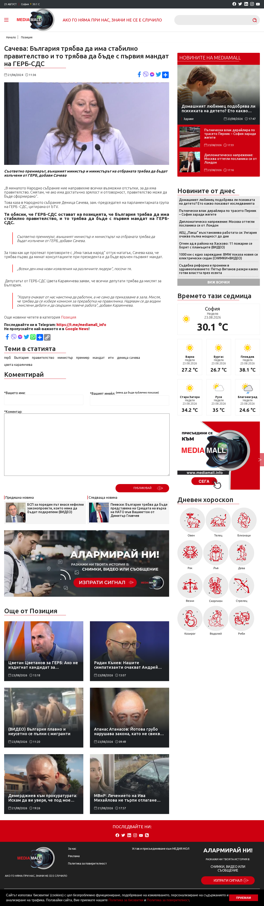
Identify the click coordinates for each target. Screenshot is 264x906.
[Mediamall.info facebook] (234, 4)
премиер (82, 357)
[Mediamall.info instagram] (252, 4)
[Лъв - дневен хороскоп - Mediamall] (216, 556)
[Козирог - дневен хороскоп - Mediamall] (190, 622)
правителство (43, 357)
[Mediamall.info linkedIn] (246, 4)
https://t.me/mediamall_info (81, 324)
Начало (11, 37)
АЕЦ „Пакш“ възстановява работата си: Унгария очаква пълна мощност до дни (218, 234)
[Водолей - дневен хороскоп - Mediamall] (216, 622)
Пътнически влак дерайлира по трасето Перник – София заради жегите (230, 133)
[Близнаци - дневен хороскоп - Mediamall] (244, 524)
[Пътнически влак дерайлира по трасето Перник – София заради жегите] (189, 137)
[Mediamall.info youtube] (258, 4)
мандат (99, 357)
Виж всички (218, 282)
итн (111, 357)
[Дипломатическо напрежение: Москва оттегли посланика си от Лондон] (189, 162)
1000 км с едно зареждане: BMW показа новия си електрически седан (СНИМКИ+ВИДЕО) (218, 256)
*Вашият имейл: (102, 393)
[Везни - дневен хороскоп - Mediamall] (190, 589)
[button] (191, 900)
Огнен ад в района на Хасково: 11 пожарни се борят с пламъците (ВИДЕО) (215, 245)
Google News (76, 329)
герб (7, 357)
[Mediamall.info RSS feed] (147, 835)
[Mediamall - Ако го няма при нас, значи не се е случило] (35, 20)
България (21, 357)
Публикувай (142, 488)
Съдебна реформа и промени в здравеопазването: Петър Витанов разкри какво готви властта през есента (218, 269)
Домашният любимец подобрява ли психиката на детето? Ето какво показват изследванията (217, 201)
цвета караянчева (18, 364)
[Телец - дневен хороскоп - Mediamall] (218, 524)
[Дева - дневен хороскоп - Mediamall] (241, 556)
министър (65, 357)
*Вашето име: (14, 393)
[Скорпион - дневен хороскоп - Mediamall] (216, 589)
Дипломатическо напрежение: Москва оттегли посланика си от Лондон (230, 158)
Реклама (74, 856)
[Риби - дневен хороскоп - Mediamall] (241, 622)
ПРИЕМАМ (243, 897)
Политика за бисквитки (125, 900)
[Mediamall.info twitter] (240, 4)
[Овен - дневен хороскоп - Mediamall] (191, 524)
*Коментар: (13, 411)
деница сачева (128, 357)
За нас (72, 848)
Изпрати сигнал (228, 880)
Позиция (26, 37)
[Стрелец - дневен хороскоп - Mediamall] (241, 589)
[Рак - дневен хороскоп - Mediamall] (190, 556)
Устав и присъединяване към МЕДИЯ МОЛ (160, 848)
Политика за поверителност (168, 900)
